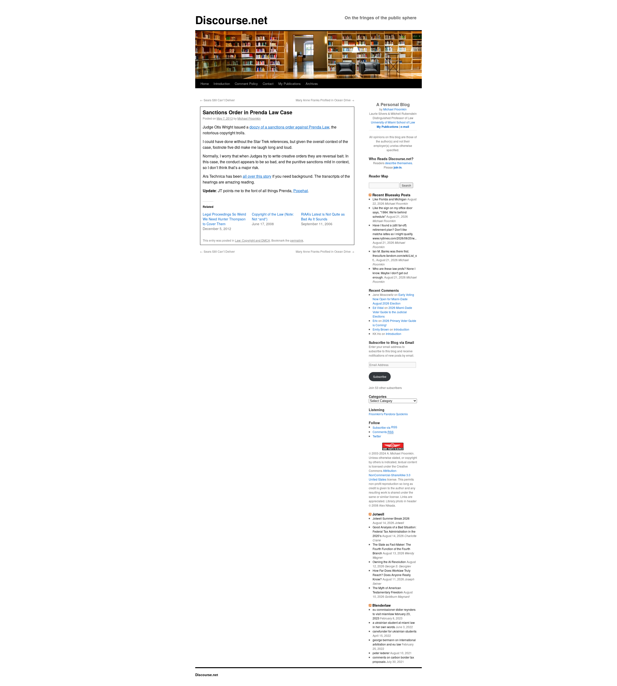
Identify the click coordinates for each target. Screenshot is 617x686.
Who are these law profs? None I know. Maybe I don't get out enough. (394, 272)
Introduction (222, 83)
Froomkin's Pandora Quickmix (388, 414)
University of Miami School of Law (393, 122)
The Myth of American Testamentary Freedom (388, 590)
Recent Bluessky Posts (391, 194)
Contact (268, 83)
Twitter (377, 436)
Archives (312, 83)
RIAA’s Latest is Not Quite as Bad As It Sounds (323, 216)
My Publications (289, 83)
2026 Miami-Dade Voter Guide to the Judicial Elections (392, 312)
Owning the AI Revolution (389, 562)
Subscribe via (382, 427)
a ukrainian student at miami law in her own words (394, 624)
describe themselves (398, 163)
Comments (383, 432)
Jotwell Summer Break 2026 (391, 518)
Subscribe (379, 376)
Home (205, 83)
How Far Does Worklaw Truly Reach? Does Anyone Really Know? (392, 574)
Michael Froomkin (249, 118)
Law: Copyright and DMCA (252, 240)
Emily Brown (381, 329)
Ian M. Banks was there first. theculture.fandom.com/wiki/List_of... (395, 255)
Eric (375, 321)
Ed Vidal (378, 308)
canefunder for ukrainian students (394, 631)
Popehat (300, 190)
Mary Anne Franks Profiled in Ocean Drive (325, 100)
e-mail (405, 126)
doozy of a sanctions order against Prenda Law (289, 127)
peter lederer (381, 653)
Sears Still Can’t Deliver (217, 100)
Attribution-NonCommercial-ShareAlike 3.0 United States (389, 475)
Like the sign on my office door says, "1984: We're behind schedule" (392, 212)
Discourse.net (231, 19)
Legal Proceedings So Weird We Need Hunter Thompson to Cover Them (224, 219)
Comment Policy (246, 83)
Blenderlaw (381, 605)
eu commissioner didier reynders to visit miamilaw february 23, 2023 (394, 613)
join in (398, 167)
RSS (394, 427)
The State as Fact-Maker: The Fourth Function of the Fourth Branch (392, 548)
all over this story (257, 176)
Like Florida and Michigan (390, 199)
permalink (296, 240)
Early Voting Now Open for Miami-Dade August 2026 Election (393, 298)
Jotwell (378, 514)
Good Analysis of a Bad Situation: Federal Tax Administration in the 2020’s (394, 531)
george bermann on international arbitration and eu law (394, 642)
